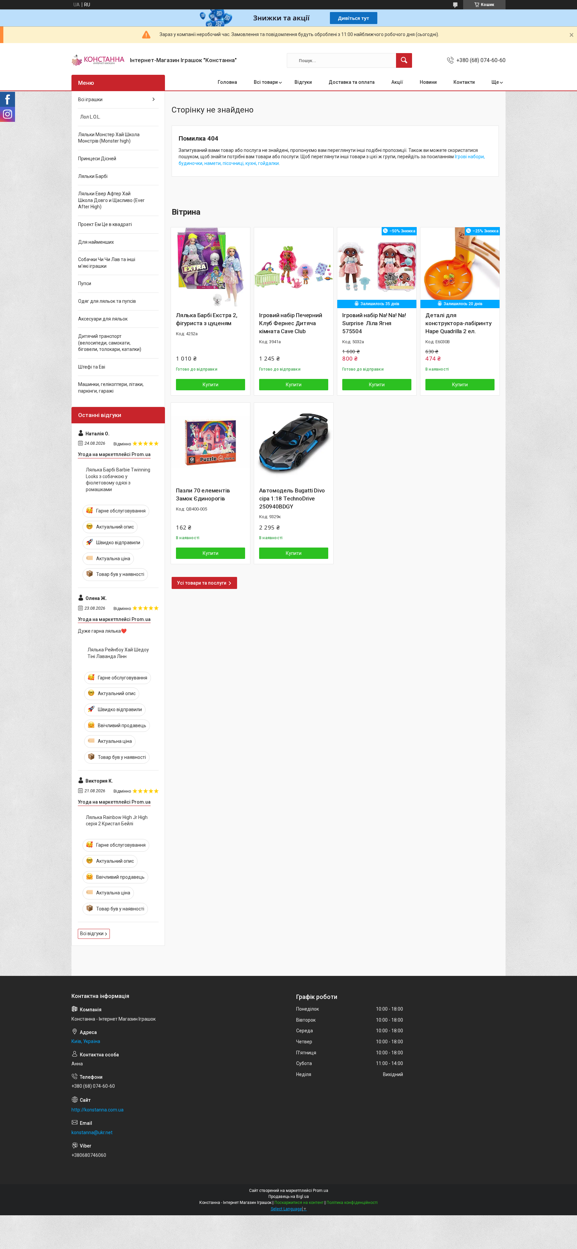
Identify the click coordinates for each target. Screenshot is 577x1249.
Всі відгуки (92, 933)
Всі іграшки (90, 99)
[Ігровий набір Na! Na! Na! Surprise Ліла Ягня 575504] (376, 266)
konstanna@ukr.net (92, 1132)
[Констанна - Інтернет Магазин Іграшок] (98, 60)
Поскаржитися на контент (299, 1202)
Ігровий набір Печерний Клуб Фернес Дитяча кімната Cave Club (290, 323)
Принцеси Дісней (97, 158)
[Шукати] (404, 60)
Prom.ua (320, 1190)
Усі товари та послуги (201, 583)
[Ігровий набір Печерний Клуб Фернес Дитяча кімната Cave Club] (293, 266)
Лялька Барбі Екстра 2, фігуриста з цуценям (206, 319)
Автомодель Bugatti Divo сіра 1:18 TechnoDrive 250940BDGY (292, 498)
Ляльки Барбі (93, 176)
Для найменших (96, 242)
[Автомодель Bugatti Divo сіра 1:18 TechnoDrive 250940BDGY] (293, 442)
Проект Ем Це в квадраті (105, 224)
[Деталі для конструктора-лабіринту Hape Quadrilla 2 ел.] (460, 266)
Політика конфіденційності (352, 1202)
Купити (210, 384)
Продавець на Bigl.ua (288, 1196)
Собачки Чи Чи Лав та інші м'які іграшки (106, 263)
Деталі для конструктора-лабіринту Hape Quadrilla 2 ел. (458, 323)
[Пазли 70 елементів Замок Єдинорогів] (210, 442)
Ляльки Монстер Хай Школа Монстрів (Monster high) (109, 138)
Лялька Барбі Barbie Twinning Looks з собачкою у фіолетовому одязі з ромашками (118, 479)
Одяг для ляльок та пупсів (107, 301)
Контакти (464, 82)
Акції (397, 82)
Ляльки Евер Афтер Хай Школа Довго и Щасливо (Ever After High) (111, 200)
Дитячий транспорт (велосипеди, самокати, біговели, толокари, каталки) (109, 343)
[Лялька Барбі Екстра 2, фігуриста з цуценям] (210, 266)
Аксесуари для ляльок (103, 319)
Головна (227, 82)
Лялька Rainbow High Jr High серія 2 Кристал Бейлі (117, 821)
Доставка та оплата (352, 82)
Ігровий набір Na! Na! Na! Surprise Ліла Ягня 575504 (374, 323)
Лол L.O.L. (89, 117)
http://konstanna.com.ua (97, 1109)
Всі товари (266, 82)
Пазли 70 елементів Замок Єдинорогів (203, 494)
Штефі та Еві (91, 367)
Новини (428, 82)
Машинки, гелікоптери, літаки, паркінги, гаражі (111, 388)
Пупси (84, 283)
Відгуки (303, 82)
